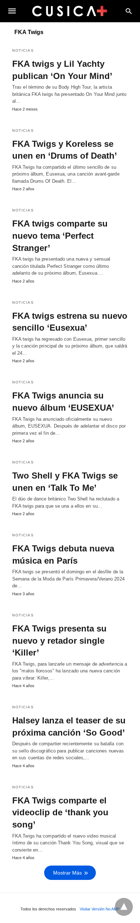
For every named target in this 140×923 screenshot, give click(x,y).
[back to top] (124, 907)
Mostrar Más (67, 873)
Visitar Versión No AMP (100, 909)
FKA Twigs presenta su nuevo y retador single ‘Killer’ (59, 640)
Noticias (23, 50)
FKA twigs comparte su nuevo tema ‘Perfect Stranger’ (60, 235)
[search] (129, 11)
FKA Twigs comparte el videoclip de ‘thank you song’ (60, 812)
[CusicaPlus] (69, 11)
